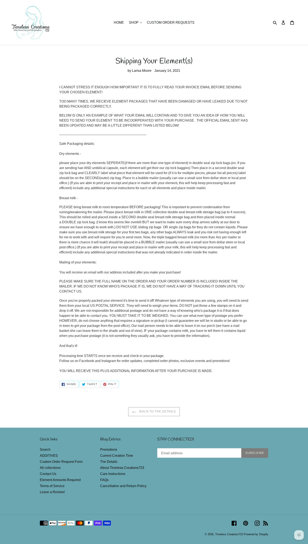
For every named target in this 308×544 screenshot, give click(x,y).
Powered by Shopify (256, 534)
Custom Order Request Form (61, 461)
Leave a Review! (52, 492)
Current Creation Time (116, 455)
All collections (50, 468)
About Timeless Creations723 (122, 468)
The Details (108, 461)
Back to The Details (157, 412)
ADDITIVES (49, 455)
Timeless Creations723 (229, 534)
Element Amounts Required (60, 480)
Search (45, 449)
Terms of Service (52, 486)
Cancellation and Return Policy (123, 486)
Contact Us (48, 474)
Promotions (108, 449)
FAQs (104, 480)
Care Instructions (112, 474)
